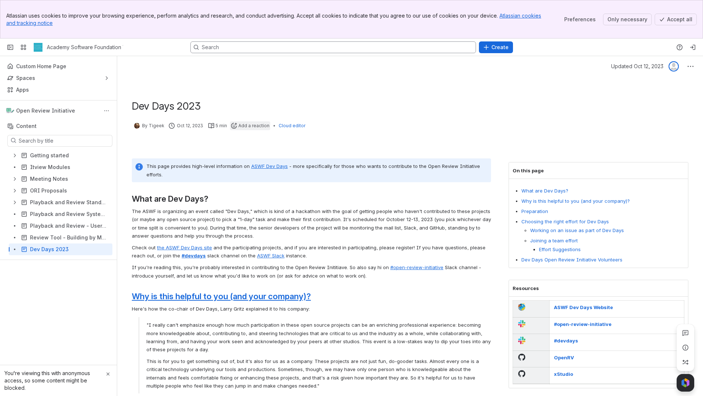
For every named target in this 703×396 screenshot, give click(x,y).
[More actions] (106, 110)
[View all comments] (685, 333)
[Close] (108, 374)
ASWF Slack (270, 255)
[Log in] (693, 47)
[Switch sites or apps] (23, 47)
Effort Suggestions (560, 249)
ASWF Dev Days (269, 166)
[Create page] (685, 362)
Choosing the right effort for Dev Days (565, 221)
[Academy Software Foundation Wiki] (38, 47)
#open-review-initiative (416, 267)
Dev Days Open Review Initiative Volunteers (571, 260)
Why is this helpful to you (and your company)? (575, 201)
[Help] (679, 47)
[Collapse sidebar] (10, 47)
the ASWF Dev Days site (184, 247)
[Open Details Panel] (685, 347)
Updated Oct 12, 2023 (637, 66)
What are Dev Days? (544, 191)
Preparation (534, 211)
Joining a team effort (554, 240)
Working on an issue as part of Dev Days (577, 230)
